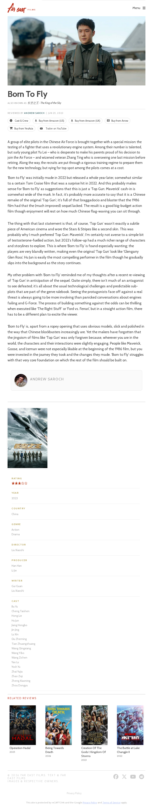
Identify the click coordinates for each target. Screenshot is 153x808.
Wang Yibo (18, 653)
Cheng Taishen (20, 611)
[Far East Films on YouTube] (133, 777)
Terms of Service (111, 802)
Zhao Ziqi (17, 676)
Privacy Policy (74, 793)
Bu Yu (15, 606)
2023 (15, 498)
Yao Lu (15, 662)
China (15, 514)
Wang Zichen (19, 657)
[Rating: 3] (16, 485)
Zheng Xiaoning (21, 680)
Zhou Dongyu (20, 685)
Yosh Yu (16, 666)
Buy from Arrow (119, 120)
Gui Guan (17, 586)
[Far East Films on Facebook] (116, 777)
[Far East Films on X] (125, 777)
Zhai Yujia (17, 671)
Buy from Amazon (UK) (87, 120)
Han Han (17, 565)
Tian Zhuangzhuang (23, 643)
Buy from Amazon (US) (51, 120)
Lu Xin (15, 634)
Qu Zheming (19, 639)
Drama (16, 534)
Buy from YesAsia (23, 128)
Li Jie (14, 570)
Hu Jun (15, 620)
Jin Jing (15, 629)
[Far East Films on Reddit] (142, 777)
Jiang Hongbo (19, 625)
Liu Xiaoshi (18, 550)
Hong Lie (17, 615)
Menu (136, 8)
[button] (93, 5)
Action (15, 529)
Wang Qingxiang (21, 648)
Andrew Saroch (34, 113)
